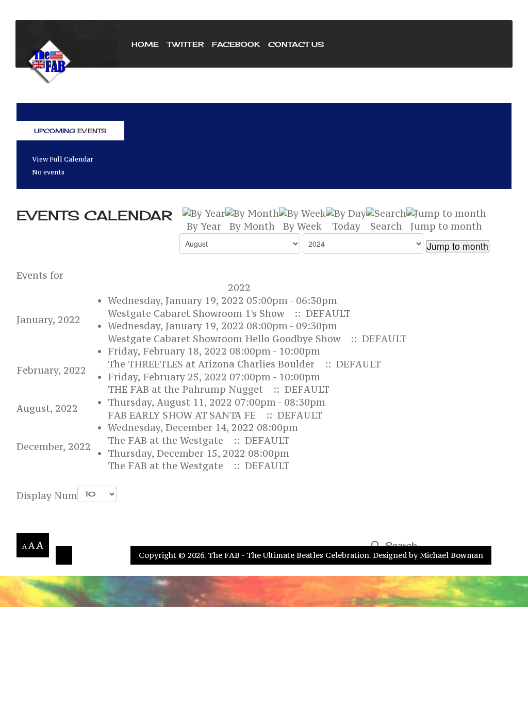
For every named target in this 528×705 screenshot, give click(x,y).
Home (145, 44)
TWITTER (185, 44)
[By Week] (302, 213)
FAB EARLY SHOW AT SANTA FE (182, 415)
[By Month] (252, 213)
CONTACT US (296, 44)
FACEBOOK (236, 44)
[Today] (346, 213)
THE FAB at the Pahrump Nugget (185, 389)
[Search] (386, 213)
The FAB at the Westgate (165, 440)
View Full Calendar (62, 159)
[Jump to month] (446, 213)
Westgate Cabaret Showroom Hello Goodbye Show (224, 339)
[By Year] (204, 213)
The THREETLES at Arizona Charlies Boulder (211, 364)
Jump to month (457, 246)
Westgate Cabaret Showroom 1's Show (196, 313)
